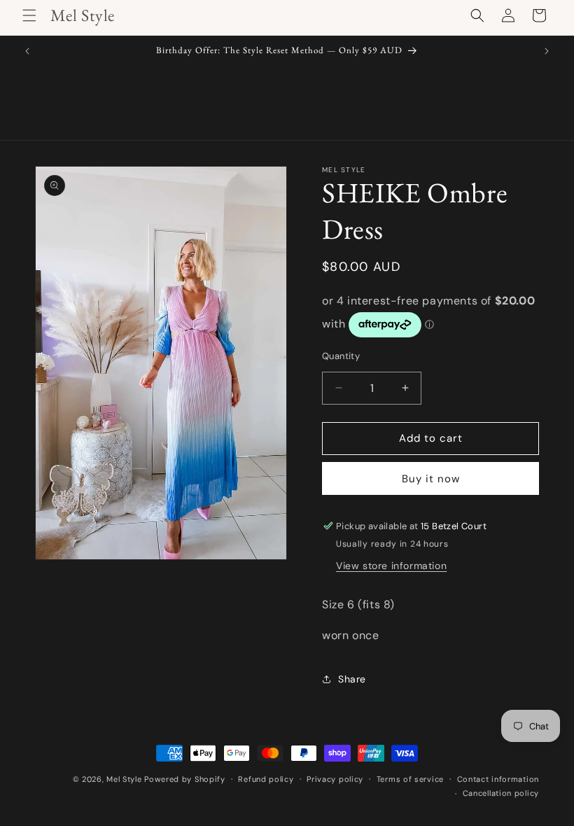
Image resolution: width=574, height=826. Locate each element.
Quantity (341, 356)
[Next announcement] (546, 51)
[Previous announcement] (27, 51)
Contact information (498, 779)
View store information (391, 565)
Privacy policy (335, 779)
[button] (29, 15)
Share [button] (352, 679)
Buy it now (431, 479)
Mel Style (123, 779)
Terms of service (410, 779)
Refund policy (265, 779)
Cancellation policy (501, 793)
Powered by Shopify (184, 779)
